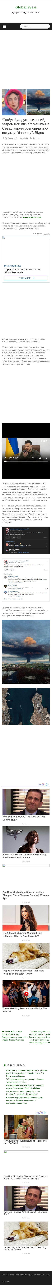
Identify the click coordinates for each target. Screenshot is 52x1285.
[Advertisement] (26, 57)
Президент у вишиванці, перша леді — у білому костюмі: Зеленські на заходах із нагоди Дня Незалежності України (26, 1073)
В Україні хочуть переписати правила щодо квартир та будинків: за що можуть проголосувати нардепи (24, 1100)
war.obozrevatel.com (32, 217)
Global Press (26, 7)
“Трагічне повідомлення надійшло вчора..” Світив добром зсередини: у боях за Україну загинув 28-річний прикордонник (38, 1037)
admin (25, 138)
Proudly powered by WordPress (15, 1274)
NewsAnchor (42, 1274)
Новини (36, 138)
